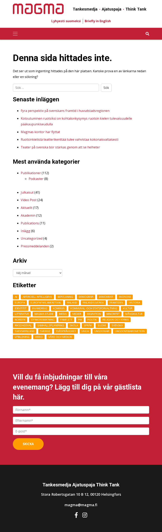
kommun (59, 308)
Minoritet (113, 314)
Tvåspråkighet (66, 331)
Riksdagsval (23, 325)
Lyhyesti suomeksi (66, 21)
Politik (92, 319)
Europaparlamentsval (46, 302)
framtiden (116, 302)
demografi (86, 297)
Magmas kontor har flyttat (40, 132)
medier (76, 314)
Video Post (29, 200)
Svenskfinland (24, 331)
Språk (88, 325)
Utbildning (22, 337)
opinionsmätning (43, 319)
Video (39, 337)
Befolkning (65, 297)
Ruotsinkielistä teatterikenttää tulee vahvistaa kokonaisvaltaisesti (69, 139)
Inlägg (25, 231)
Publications (30, 223)
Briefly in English (98, 21)
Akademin (28, 215)
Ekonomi (125, 297)
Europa (20, 302)
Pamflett (66, 319)
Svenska (117, 325)
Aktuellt (26, 208)
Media (63, 314)
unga (85, 331)
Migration (94, 314)
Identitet (20, 308)
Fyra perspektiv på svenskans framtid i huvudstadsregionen (65, 111)
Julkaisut (27, 192)
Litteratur (22, 314)
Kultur (127, 308)
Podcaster (36, 179)
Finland (72, 302)
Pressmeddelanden (35, 246)
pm (80, 319)
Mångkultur (133, 314)
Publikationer (31, 173)
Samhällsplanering (50, 325)
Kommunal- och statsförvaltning (93, 308)
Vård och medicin (60, 337)
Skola (74, 325)
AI (16, 297)
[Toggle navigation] (15, 33)
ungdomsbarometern (130, 331)
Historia (134, 302)
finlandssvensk (93, 302)
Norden (20, 319)
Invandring (39, 308)
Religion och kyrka (116, 319)
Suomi (102, 325)
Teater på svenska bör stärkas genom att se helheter (60, 147)
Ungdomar (101, 331)
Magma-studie (44, 314)
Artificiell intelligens (37, 297)
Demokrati (106, 297)
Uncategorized (31, 238)
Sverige (45, 331)
